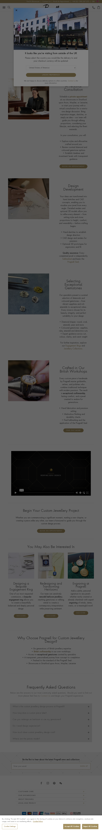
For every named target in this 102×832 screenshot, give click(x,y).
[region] (51, 823)
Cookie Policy (38, 821)
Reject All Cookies (90, 826)
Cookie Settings (10, 826)
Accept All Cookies (72, 826)
